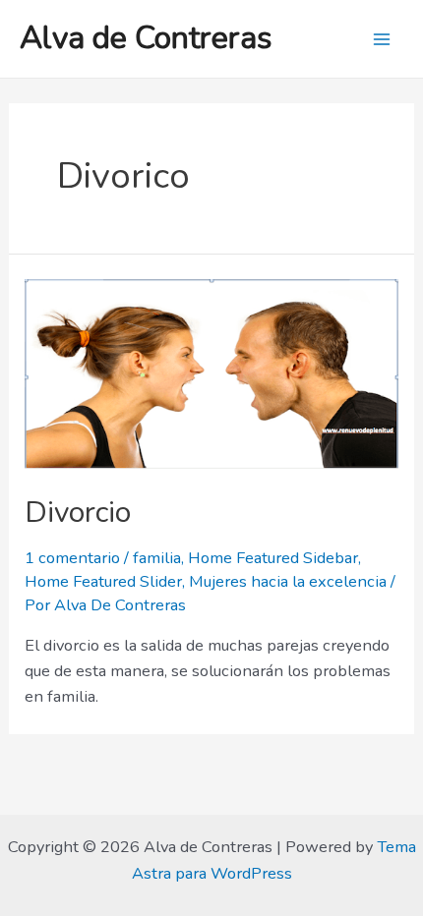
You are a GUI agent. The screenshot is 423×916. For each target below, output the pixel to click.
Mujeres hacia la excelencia (288, 581)
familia (157, 557)
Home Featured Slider (103, 581)
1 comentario (72, 557)
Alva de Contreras (146, 38)
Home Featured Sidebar (273, 557)
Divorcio (78, 512)
